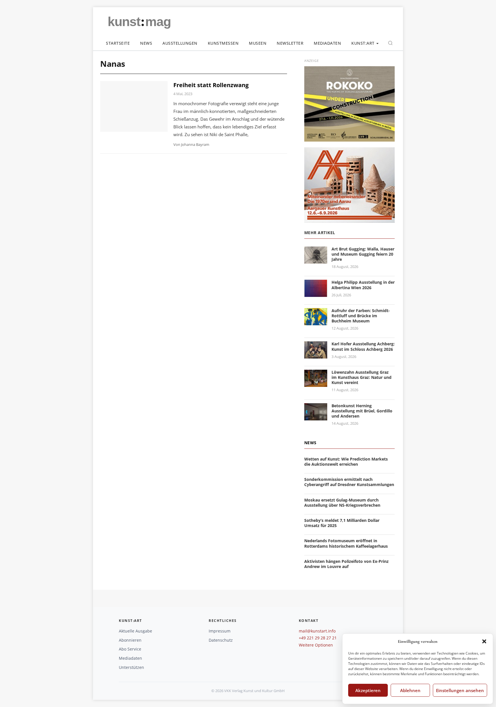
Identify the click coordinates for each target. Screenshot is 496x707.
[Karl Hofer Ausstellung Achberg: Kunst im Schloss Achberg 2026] (315, 355)
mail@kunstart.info (317, 631)
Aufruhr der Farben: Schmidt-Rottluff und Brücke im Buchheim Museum (361, 316)
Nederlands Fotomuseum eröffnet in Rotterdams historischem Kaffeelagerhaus (346, 543)
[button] (484, 641)
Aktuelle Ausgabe (135, 631)
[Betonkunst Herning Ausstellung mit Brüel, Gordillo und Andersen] (315, 417)
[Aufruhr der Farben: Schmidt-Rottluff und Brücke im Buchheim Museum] (315, 321)
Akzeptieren (368, 690)
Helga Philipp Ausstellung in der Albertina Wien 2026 (363, 284)
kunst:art (363, 43)
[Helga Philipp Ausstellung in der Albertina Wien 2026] (315, 293)
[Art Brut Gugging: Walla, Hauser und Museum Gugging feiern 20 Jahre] (315, 260)
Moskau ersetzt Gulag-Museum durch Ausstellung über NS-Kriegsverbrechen (342, 502)
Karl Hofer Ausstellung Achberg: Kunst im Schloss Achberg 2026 (363, 346)
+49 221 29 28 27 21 (318, 638)
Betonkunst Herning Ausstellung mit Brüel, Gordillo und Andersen (362, 411)
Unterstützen (131, 667)
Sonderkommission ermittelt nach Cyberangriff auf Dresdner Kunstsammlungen (349, 482)
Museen (257, 43)
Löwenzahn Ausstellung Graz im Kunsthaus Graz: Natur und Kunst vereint (362, 377)
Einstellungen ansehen (460, 690)
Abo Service (130, 649)
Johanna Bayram (195, 144)
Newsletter (290, 43)
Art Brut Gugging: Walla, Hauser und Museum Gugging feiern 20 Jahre (363, 254)
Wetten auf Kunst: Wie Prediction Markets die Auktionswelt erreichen (346, 461)
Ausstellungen (179, 43)
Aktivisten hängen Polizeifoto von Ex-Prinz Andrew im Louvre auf (346, 564)
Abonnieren (130, 640)
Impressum (219, 631)
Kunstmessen (223, 43)
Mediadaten (327, 43)
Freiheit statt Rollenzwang (211, 85)
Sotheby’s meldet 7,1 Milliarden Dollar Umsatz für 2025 (341, 523)
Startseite (118, 43)
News (146, 43)
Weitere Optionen (316, 645)
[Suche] (390, 43)
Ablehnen (410, 690)
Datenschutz (221, 640)
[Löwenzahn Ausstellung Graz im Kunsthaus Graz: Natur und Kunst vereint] (315, 383)
